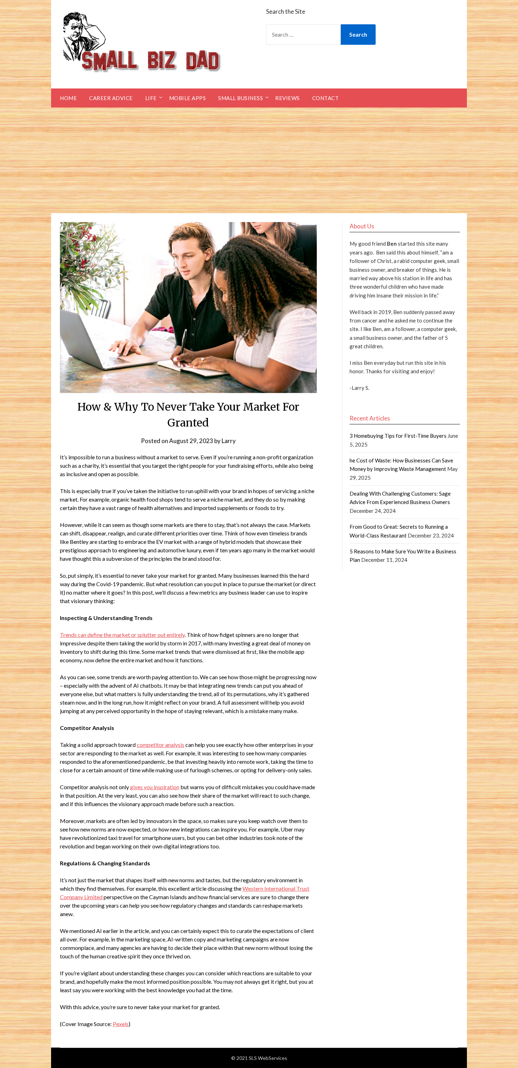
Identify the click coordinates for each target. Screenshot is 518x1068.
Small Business (240, 98)
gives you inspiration (154, 787)
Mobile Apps (187, 98)
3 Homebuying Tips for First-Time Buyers (398, 435)
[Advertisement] (259, 160)
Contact (325, 98)
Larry (229, 440)
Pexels (121, 1023)
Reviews (287, 98)
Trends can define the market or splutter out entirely (122, 634)
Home (68, 98)
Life (151, 98)
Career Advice (111, 98)
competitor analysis (160, 744)
